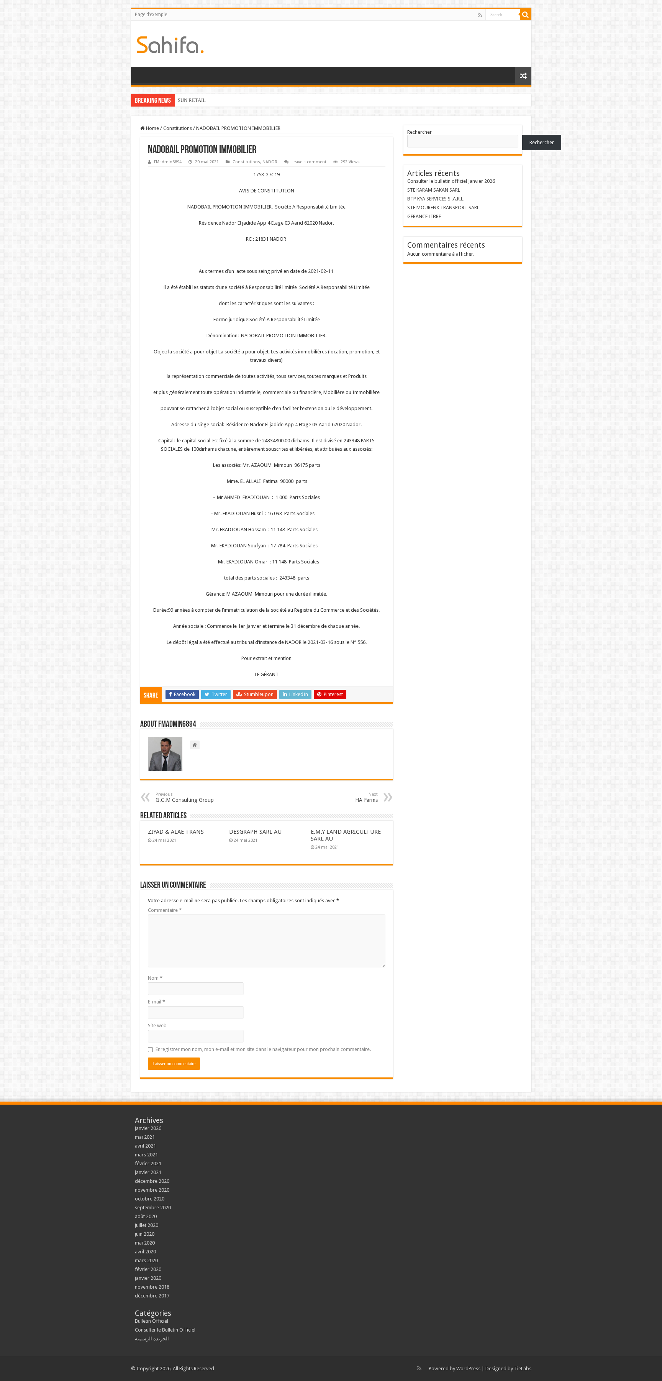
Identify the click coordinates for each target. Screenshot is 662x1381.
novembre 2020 (152, 1190)
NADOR (269, 161)
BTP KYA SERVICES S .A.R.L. (435, 199)
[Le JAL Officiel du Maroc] (170, 43)
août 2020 (146, 1216)
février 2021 (148, 1163)
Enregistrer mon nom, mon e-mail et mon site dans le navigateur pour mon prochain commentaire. (263, 1049)
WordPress (468, 1368)
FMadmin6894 (168, 161)
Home (152, 128)
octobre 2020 (149, 1199)
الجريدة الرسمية (152, 1339)
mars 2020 (146, 1260)
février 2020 (148, 1269)
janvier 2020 (148, 1278)
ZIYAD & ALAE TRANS (176, 831)
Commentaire (165, 910)
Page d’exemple (151, 14)
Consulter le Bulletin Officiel (165, 1330)
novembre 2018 (152, 1287)
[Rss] (480, 15)
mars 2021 (146, 1155)
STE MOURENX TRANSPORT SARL (443, 207)
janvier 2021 (148, 1172)
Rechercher (419, 132)
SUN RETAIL (192, 100)
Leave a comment (309, 161)
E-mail (156, 1002)
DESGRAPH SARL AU (255, 831)
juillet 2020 (146, 1225)
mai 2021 (145, 1137)
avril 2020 (145, 1252)
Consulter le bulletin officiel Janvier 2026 (451, 181)
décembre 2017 (152, 1296)
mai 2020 (145, 1243)
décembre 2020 (152, 1181)
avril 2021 (145, 1146)
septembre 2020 (153, 1207)
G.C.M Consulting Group (185, 797)
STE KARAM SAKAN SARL (433, 190)
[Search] (525, 14)
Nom (155, 978)
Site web (157, 1025)
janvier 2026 (148, 1128)
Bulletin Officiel (151, 1321)
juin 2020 (144, 1234)
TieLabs (522, 1368)
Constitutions (177, 128)
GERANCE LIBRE (424, 216)
